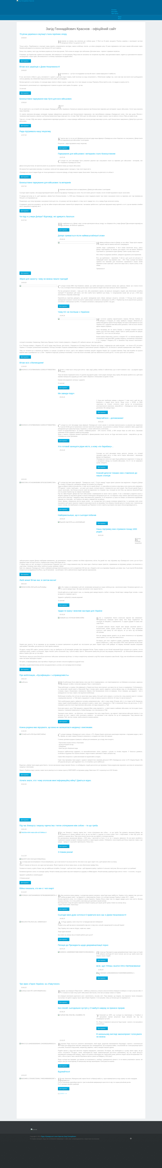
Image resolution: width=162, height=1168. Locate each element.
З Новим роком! (65, 852)
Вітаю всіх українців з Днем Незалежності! (40, 67)
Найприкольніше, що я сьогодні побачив (77, 515)
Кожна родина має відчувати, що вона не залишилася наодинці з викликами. (56, 727)
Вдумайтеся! (64, 1071)
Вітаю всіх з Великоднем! (32, 363)
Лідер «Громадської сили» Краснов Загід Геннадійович (58, 1136)
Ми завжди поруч (66, 393)
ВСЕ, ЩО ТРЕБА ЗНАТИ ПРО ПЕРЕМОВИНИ (118, 966)
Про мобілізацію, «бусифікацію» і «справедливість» (44, 675)
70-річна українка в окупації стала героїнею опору (43, 34)
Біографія (114, 11)
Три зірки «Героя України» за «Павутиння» (40, 984)
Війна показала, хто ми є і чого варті (37, 888)
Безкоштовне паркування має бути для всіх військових (46, 99)
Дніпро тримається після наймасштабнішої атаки (81, 235)
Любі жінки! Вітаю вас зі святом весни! (38, 580)
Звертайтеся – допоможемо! (109, 418)
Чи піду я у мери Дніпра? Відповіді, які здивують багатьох (47, 216)
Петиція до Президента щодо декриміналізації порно (83, 945)
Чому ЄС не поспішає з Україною (73, 312)
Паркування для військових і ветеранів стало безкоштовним (86, 154)
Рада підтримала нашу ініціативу (35, 131)
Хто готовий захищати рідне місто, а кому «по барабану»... (86, 446)
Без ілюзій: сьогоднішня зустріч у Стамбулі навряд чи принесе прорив (91, 1008)
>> (66, 1093)
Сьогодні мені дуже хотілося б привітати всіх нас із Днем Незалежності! (92, 915)
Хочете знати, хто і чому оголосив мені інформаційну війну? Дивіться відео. (55, 780)
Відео (119, 16)
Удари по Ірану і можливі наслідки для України (80, 611)
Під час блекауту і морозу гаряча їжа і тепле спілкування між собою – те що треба (59, 825)
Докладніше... (25, 61)
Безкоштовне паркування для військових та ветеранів (45, 182)
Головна (113, 9)
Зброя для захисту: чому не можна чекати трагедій (44, 279)
